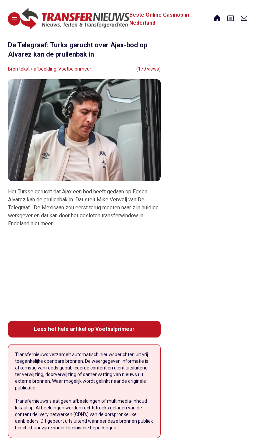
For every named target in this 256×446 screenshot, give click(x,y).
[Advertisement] (84, 274)
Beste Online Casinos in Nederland (159, 19)
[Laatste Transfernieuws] (74, 19)
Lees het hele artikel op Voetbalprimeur (84, 329)
